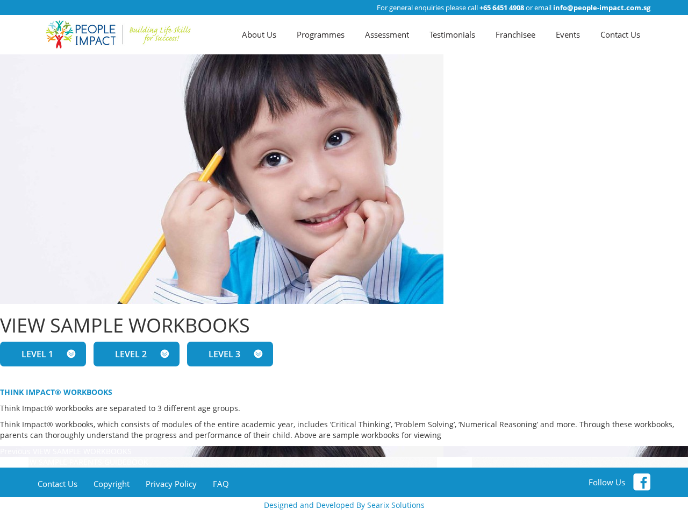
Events (568, 34)
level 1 (37, 354)
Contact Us (620, 34)
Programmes (321, 34)
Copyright (112, 484)
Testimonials (452, 34)
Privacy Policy (171, 484)
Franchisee (515, 34)
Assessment (387, 34)
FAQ (221, 484)
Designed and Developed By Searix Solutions (344, 505)
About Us (259, 34)
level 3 (224, 354)
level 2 (131, 354)
